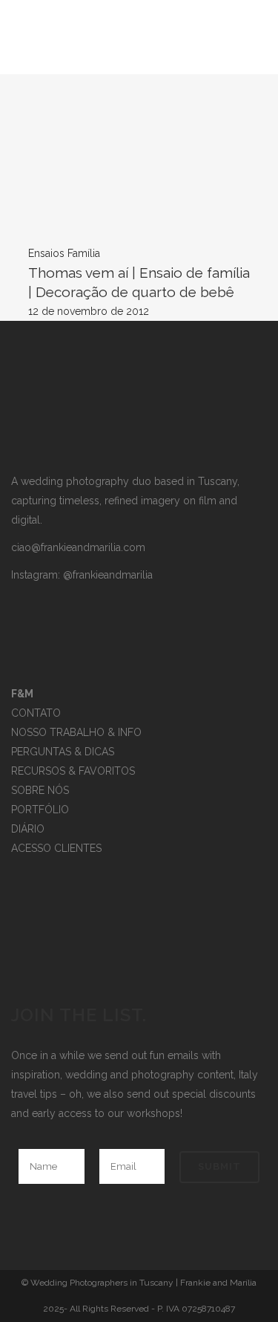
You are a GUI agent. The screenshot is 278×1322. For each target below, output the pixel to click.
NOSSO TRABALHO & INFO (76, 732)
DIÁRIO (27, 829)
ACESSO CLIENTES (56, 848)
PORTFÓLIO (40, 809)
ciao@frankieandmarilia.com (78, 547)
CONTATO (36, 713)
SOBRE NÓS (40, 790)
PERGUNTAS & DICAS (62, 752)
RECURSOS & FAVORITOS (73, 771)
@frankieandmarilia (108, 575)
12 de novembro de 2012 (88, 311)
